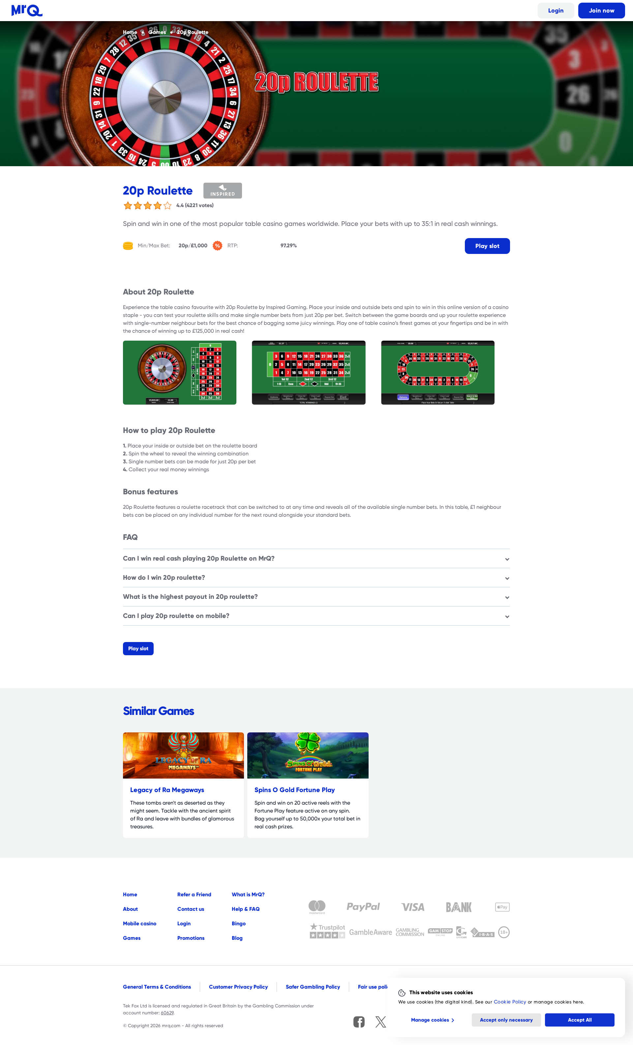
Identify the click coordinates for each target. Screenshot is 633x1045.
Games (131, 938)
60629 (167, 1012)
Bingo (239, 923)
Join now (602, 10)
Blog (237, 938)
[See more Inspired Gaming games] (232, 191)
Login (556, 10)
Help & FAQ (246, 909)
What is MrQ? (248, 894)
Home (130, 894)
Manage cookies (430, 1020)
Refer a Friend (194, 894)
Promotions (190, 938)
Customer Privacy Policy (238, 987)
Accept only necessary (506, 1020)
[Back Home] (27, 10)
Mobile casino (139, 923)
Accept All (580, 1020)
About (130, 909)
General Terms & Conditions (157, 987)
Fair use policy (375, 987)
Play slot (487, 245)
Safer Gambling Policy (313, 987)
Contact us (190, 909)
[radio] (128, 205)
